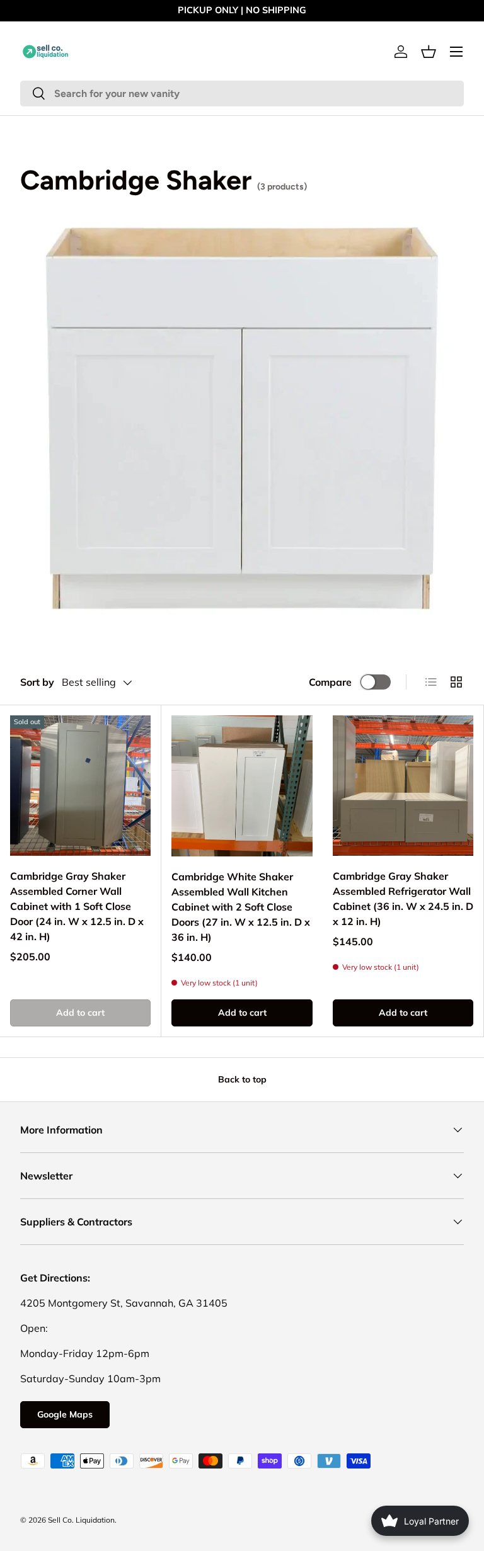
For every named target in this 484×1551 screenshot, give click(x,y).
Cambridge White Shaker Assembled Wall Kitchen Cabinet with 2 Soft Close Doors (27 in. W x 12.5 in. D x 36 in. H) (240, 906)
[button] (428, 51)
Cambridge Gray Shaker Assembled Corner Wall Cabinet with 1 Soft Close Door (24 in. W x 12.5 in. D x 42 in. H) (77, 906)
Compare (330, 682)
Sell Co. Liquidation (81, 1520)
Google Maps (65, 1414)
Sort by (37, 682)
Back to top (242, 1079)
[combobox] (242, 93)
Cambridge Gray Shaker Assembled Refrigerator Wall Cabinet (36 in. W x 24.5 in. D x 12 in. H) (403, 899)
